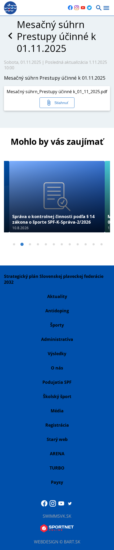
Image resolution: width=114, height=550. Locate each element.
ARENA (57, 454)
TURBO (57, 468)
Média (57, 411)
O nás (57, 368)
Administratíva (57, 339)
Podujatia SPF (57, 382)
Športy (57, 325)
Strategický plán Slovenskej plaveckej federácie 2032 (53, 279)
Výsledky (57, 354)
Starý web (57, 439)
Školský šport (57, 396)
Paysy (57, 482)
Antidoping (57, 311)
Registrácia (57, 425)
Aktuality (57, 296)
